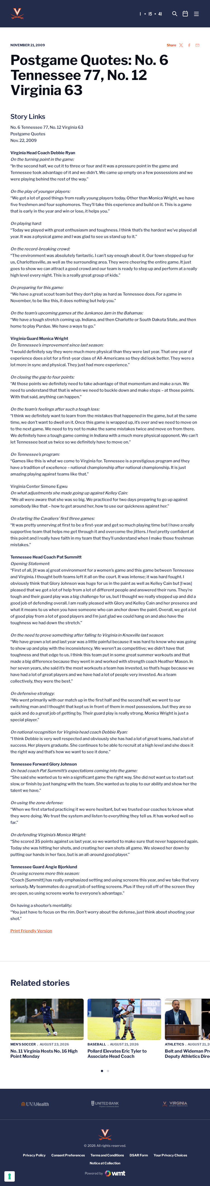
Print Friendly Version (31, 931)
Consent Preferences (68, 1155)
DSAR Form (139, 1155)
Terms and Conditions (107, 1155)
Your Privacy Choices (170, 1155)
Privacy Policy (34, 1155)
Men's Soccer (23, 1044)
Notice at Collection (105, 1163)
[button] (102, 1071)
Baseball (97, 1044)
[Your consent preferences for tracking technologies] (9, 1176)
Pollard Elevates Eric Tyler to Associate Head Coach (117, 1054)
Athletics (174, 1044)
